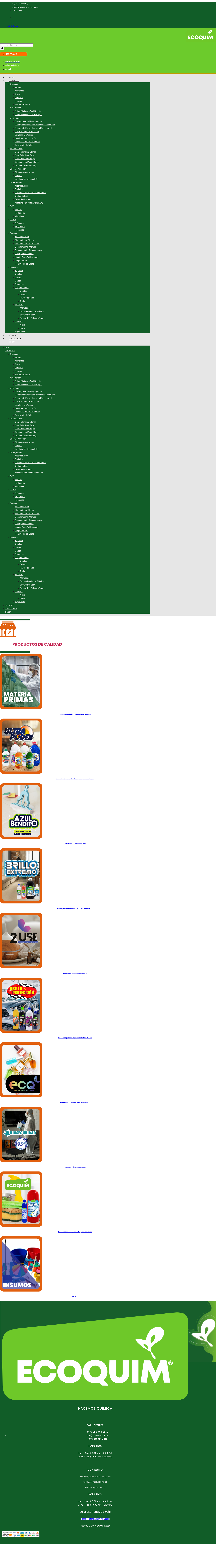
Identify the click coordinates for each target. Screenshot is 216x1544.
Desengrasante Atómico (25, 247)
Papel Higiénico (27, 298)
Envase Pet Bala (27, 315)
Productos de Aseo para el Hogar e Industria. (75, 1232)
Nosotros (13, 335)
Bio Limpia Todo (22, 237)
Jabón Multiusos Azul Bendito (28, 111)
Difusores (19, 223)
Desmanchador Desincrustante (28, 250)
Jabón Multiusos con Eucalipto (28, 115)
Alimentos (19, 91)
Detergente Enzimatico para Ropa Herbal (33, 128)
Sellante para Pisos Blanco (27, 162)
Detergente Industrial (24, 254)
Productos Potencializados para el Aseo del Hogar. (75, 779)
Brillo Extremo (16, 148)
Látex (22, 328)
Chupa (18, 281)
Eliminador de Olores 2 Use (27, 243)
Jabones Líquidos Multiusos (75, 844)
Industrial (19, 98)
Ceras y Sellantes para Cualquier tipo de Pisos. (75, 909)
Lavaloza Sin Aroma (24, 135)
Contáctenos (15, 339)
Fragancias (20, 226)
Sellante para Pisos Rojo (26, 165)
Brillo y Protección (18, 169)
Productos (14, 81)
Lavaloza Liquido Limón (25, 138)
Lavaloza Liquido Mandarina (27, 142)
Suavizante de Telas (24, 145)
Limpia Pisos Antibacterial (26, 257)
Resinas (18, 101)
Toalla (22, 301)
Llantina (18, 176)
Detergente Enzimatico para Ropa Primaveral (35, 125)
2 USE (13, 220)
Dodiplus (19, 189)
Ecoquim (14, 233)
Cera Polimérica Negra (25, 159)
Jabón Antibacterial (23, 199)
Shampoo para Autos (24, 172)
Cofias (18, 277)
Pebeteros (19, 230)
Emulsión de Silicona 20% (26, 179)
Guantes (18, 321)
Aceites (18, 210)
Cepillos (18, 274)
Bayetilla (19, 271)
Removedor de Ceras (24, 264)
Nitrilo (22, 325)
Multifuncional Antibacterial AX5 (29, 203)
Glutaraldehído (21, 196)
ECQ (12, 206)
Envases (19, 304)
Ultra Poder (15, 118)
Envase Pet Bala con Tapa (32, 318)
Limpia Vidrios (21, 260)
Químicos (14, 84)
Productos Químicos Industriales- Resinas (75, 714)
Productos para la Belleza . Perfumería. (75, 1102)
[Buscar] (2, 48)
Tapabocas (20, 332)
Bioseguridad (16, 182)
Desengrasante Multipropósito (28, 121)
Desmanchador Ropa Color (27, 132)
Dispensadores (21, 288)
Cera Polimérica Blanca (25, 152)
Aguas (18, 87)
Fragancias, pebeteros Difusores (75, 973)
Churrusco (19, 284)
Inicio (11, 77)
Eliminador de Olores (24, 240)
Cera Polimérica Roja (24, 155)
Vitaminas (19, 216)
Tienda (12, 342)
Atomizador (25, 308)
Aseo (17, 94)
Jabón (23, 294)
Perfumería (20, 213)
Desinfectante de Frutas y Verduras (30, 193)
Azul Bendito (15, 108)
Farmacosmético (22, 104)
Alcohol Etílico (21, 186)
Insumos (14, 267)
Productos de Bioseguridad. (75, 1167)
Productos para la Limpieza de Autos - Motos (75, 1038)
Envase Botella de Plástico (32, 311)
